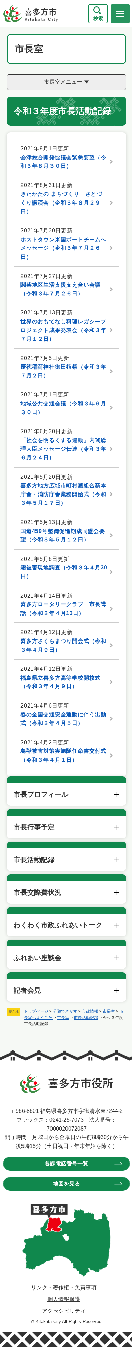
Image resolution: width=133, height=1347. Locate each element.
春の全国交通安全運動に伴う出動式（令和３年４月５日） (63, 719)
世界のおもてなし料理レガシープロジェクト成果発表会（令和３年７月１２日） (63, 330)
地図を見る (64, 1183)
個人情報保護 (61, 1299)
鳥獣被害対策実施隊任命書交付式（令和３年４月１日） (63, 755)
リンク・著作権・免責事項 (61, 1288)
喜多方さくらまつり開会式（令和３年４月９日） (63, 645)
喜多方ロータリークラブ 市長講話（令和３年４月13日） (63, 608)
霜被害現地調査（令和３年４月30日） (63, 572)
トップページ (36, 1011)
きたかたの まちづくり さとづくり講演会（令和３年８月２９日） (61, 202)
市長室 (109, 1011)
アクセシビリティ (61, 1311)
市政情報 (90, 1011)
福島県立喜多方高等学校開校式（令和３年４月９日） (60, 682)
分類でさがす (65, 1011)
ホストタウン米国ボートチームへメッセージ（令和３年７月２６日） (63, 248)
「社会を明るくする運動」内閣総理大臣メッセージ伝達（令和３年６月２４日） (63, 448)
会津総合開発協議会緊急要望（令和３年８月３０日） (63, 162)
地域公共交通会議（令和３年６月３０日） (63, 408)
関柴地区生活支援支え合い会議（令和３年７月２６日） (60, 289)
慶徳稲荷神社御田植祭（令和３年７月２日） (63, 371)
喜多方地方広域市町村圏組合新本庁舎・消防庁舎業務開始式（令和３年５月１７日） (63, 494)
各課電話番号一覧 (64, 1163)
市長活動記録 (86, 1017)
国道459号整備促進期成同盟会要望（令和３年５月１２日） (62, 535)
